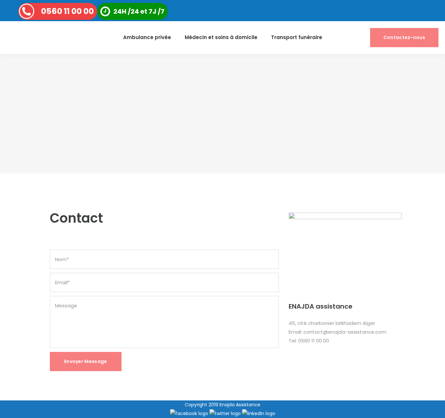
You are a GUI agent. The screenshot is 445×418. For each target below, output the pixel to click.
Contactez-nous (404, 37)
